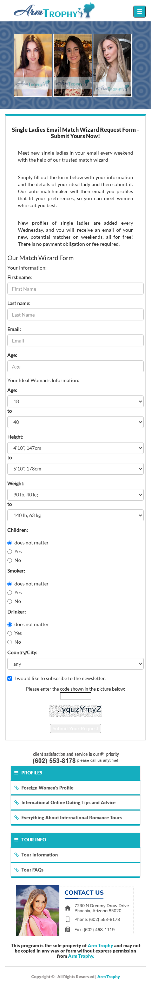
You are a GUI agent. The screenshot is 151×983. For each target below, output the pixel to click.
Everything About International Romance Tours (71, 817)
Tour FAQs (32, 870)
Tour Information (39, 854)
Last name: (19, 303)
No (17, 560)
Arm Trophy (100, 945)
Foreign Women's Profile (47, 788)
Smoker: (16, 571)
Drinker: (16, 612)
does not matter (31, 542)
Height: (15, 437)
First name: (19, 277)
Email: (14, 329)
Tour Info (33, 839)
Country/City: (22, 652)
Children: (17, 530)
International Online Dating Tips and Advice (68, 802)
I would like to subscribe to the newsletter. (60, 678)
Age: (12, 355)
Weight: (16, 483)
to (9, 411)
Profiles (31, 772)
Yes (18, 551)
